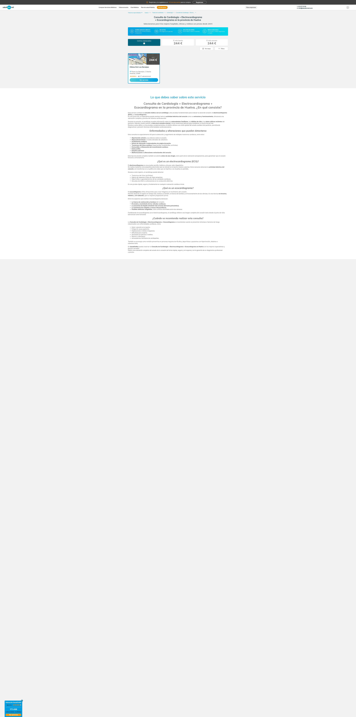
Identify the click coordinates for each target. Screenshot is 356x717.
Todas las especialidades (134, 12)
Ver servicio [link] (144, 80)
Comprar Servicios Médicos (108, 7)
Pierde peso (162, 7)
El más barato (178, 42)
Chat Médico (135, 7)
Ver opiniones (13, 715)
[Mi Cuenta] (348, 7)
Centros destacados (144, 41)
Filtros (223, 48)
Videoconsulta (123, 7)
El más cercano (211, 42)
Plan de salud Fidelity (148, 7)
